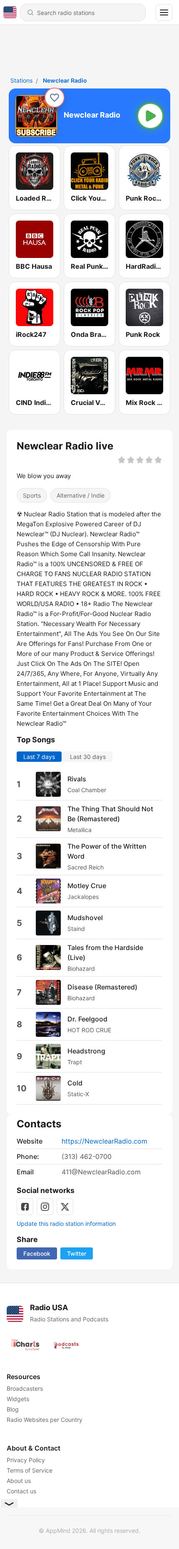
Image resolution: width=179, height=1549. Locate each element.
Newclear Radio (65, 80)
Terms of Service (29, 1470)
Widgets (18, 1398)
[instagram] (45, 1206)
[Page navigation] (164, 12)
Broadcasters (25, 1388)
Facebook (36, 1253)
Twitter (76, 1253)
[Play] (150, 116)
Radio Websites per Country (44, 1419)
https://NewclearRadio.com (104, 1141)
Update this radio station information (66, 1223)
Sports (32, 495)
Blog (13, 1409)
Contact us (21, 1491)
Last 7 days (39, 756)
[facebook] (25, 1206)
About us (19, 1480)
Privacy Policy (26, 1459)
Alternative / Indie (80, 495)
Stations (21, 80)
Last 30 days (88, 756)
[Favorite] (55, 98)
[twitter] (65, 1206)
